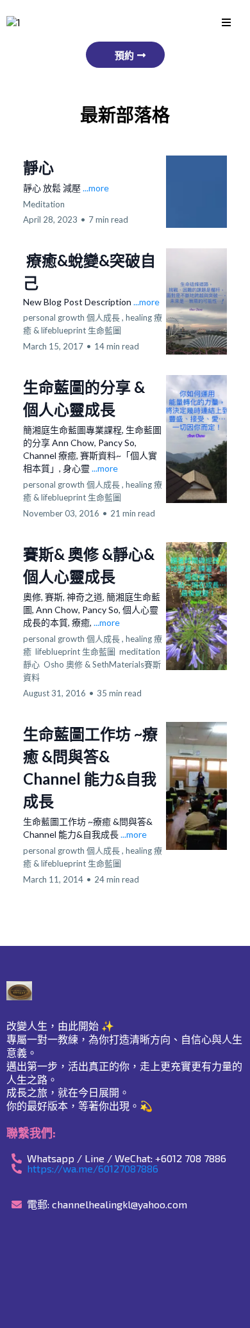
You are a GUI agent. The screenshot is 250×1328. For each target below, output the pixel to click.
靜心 (38, 167)
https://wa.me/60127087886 (92, 1168)
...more (96, 187)
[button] (226, 22)
